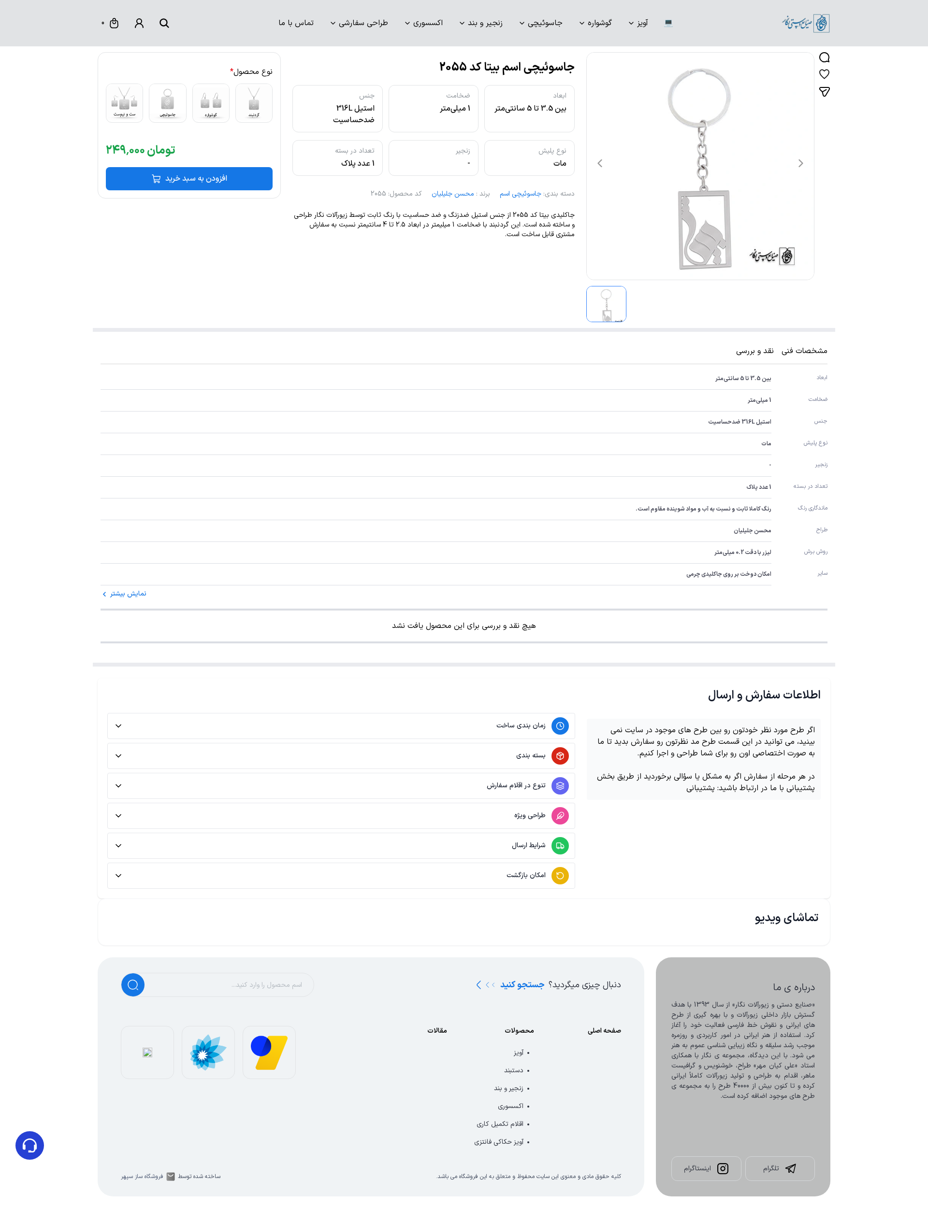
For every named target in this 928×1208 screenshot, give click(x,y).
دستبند (513, 1071)
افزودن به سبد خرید (196, 179)
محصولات (519, 1031)
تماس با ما (296, 23)
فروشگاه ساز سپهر (142, 1176)
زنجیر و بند (485, 23)
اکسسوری (428, 23)
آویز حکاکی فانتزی (498, 1142)
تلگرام (771, 1169)
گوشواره (600, 23)
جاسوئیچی (545, 23)
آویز (642, 23)
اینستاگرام (697, 1169)
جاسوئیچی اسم (520, 194)
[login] (139, 23)
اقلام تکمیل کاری (500, 1124)
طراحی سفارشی (363, 23)
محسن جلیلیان (453, 194)
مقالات (437, 1031)
